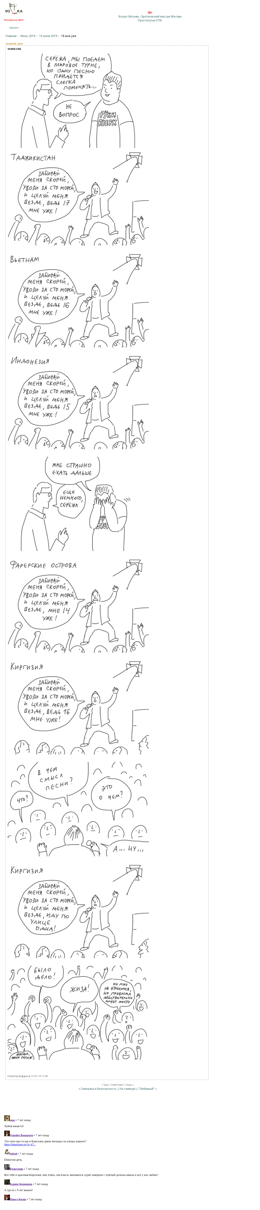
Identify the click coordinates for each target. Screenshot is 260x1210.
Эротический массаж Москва (161, 16)
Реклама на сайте (14, 20)
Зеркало (14, 27)
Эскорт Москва (128, 16)
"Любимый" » (147, 1089)
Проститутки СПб (150, 20)
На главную (127, 1089)
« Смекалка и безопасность (98, 1089)
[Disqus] (130, 1158)
